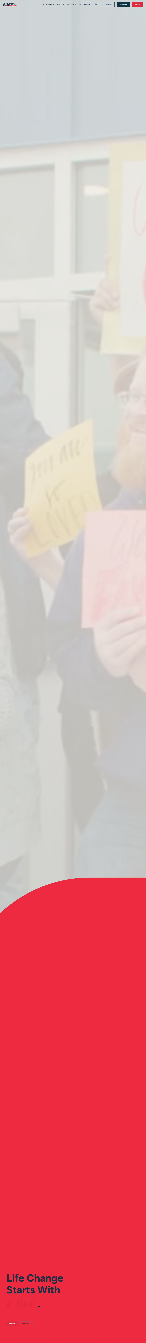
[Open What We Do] (53, 4)
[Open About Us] (75, 4)
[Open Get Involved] (89, 4)
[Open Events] (63, 4)
